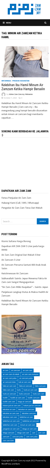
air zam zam (27, 370)
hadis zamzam (24, 394)
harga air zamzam (24, 401)
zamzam (6, 437)
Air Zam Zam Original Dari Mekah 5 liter (21, 254)
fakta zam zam (8, 390)
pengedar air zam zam (11, 429)
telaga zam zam (23, 433)
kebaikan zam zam (10, 417)
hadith (5, 398)
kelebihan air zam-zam (11, 421)
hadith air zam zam (17, 398)
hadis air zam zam (30, 390)
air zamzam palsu (26, 378)
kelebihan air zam (26, 417)
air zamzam (15, 370)
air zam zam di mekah (11, 374)
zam (33, 433)
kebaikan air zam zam (11, 413)
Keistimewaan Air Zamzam (14, 273)
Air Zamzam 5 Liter (10, 259)
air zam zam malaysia (30, 374)
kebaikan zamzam (29, 413)
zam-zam (41, 433)
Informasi (6, 81)
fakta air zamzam (25, 386)
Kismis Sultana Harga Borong (16, 241)
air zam (5, 370)
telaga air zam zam (29, 429)
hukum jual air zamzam (32, 405)
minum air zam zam (27, 425)
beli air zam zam (25, 382)
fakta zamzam (40, 386)
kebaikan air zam (9, 409)
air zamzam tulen (9, 382)
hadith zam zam (9, 401)
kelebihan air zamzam (31, 421)
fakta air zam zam (9, 386)
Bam (17, 463)
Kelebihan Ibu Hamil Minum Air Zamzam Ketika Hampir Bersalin (23, 87)
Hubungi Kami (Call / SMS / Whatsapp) (20, 202)
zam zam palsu (32, 437)
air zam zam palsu (10, 378)
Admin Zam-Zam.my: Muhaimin (21, 94)
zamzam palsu (17, 437)
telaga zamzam (8, 433)
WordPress (6, 463)
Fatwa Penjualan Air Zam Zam (16, 197)
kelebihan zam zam (10, 425)
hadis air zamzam (9, 394)
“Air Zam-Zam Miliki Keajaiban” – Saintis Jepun (24, 287)
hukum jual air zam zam (12, 405)
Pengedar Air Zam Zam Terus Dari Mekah (21, 207)
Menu (8, 22)
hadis (19, 390)
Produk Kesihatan (20, 81)
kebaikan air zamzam (26, 409)
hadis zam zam (38, 394)
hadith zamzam (34, 398)
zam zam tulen (8, 440)
